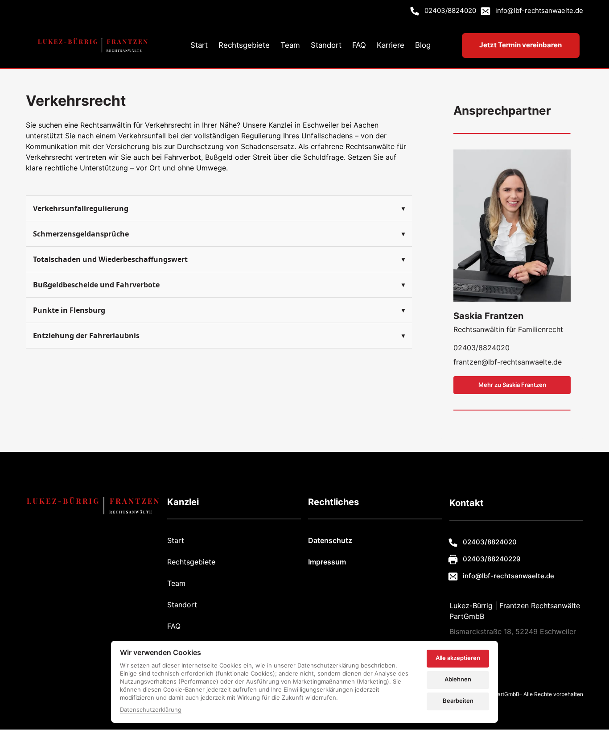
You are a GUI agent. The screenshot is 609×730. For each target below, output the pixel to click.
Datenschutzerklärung (150, 710)
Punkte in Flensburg (69, 310)
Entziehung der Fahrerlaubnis (86, 335)
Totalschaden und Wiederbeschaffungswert (110, 259)
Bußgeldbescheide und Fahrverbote (96, 285)
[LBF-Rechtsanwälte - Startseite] (92, 45)
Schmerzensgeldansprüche (81, 234)
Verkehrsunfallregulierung (80, 208)
